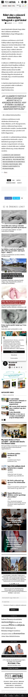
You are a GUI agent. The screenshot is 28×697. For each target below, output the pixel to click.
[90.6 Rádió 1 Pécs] (14, 654)
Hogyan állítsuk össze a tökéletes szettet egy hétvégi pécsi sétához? (17, 495)
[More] (21, 198)
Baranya (10, 619)
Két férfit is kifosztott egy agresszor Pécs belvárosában (16, 481)
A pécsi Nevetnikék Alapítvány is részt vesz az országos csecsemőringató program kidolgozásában (17, 414)
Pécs (11, 625)
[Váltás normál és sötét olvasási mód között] (18, 2)
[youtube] (17, 367)
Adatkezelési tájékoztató (9, 348)
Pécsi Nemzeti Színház (6, 437)
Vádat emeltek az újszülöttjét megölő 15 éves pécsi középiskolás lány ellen (13, 302)
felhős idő (11, 633)
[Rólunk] (14, 564)
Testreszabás (14, 358)
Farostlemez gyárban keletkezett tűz (14, 454)
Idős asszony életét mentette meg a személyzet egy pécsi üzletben (17, 408)
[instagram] (14, 367)
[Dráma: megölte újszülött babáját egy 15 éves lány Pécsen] (14, 316)
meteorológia (7, 622)
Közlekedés (10, 472)
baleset (4, 619)
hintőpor (18, 180)
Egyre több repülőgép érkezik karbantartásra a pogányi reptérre (16, 468)
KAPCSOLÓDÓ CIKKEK (7, 392)
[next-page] (5, 420)
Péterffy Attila (18, 622)
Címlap (11, 9)
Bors (9, 59)
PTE (15, 625)
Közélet (5, 6)
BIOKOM (12, 636)
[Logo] (10, 2)
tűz (15, 628)
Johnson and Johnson (10, 183)
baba (13, 180)
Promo (9, 499)
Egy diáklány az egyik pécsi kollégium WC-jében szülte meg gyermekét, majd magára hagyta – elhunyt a (13, 250)
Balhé (10, 6)
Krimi (3, 223)
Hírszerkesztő (13, 362)
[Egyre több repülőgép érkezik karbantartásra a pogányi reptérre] (3, 467)
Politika (15, 6)
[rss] (22, 367)
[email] (19, 367)
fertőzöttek (5, 625)
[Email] (10, 367)
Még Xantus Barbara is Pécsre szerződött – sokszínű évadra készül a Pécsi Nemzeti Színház (13, 442)
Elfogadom (14, 351)
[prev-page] (2, 420)
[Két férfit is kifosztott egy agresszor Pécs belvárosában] (3, 482)
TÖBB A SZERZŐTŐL (8, 395)
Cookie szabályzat (20, 348)
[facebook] (12, 367)
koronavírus (19, 633)
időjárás (21, 625)
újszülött (19, 183)
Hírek (3, 271)
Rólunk (14, 572)
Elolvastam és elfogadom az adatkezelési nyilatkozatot (15, 605)
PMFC (3, 628)
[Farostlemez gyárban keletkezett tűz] (3, 455)
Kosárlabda (18, 619)
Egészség (16, 9)
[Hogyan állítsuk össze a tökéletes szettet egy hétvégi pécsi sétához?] (3, 494)
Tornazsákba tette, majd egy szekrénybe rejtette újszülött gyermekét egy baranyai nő (13, 226)
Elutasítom (14, 355)
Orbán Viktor (5, 636)
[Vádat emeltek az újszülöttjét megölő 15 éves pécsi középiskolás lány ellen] (14, 293)
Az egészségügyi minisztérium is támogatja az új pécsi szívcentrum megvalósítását (17, 401)
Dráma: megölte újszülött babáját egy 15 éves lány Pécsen (13, 326)
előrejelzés (4, 633)
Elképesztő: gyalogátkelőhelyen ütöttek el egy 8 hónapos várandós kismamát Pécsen (12, 276)
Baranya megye (7, 631)
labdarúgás (9, 628)
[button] (4, 338)
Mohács (17, 636)
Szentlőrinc (16, 631)
